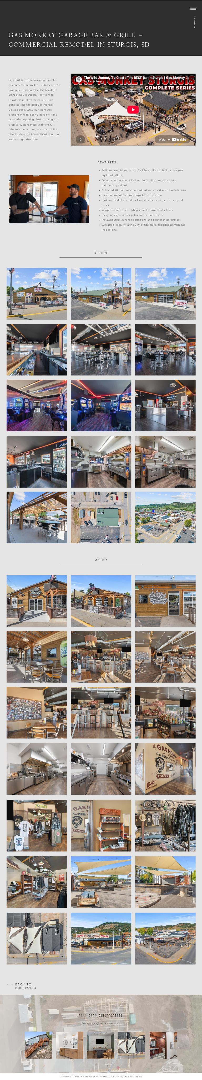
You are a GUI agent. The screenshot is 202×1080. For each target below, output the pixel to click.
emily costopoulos (84, 1076)
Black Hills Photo (132, 1076)
